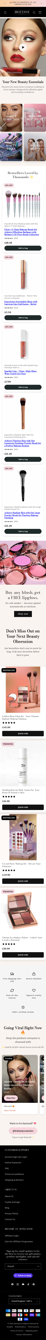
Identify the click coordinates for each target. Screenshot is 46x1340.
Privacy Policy (11, 1213)
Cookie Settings (12, 1202)
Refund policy (20, 1327)
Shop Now (10, 1098)
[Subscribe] (38, 1266)
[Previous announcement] (4, 3)
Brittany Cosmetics (21, 1323)
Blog (7, 1208)
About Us (9, 1196)
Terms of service (16, 1331)
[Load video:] (23, 47)
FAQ (7, 1168)
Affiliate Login (12, 1236)
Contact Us (10, 1219)
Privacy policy (33, 1327)
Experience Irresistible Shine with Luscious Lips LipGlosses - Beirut (20, 303)
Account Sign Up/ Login (16, 1157)
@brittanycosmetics (23, 1131)
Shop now (23, 614)
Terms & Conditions (14, 1174)
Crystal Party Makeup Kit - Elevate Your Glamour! (21, 865)
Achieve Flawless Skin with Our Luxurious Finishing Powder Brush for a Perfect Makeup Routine (22, 443)
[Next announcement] (41, 3)
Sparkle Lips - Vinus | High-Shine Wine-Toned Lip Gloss (20, 372)
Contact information (24, 1334)
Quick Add (23, 734)
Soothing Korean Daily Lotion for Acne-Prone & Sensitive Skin (21, 791)
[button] (5, 12)
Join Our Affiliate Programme (19, 1241)
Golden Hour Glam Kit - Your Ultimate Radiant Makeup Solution (20, 717)
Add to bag (23, 248)
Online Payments (13, 1163)
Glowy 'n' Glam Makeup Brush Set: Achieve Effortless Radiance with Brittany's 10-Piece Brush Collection (21, 232)
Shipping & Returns (14, 1180)
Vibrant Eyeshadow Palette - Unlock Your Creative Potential (22, 939)
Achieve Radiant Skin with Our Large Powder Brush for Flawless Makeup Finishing (22, 515)
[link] (11, 118)
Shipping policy (32, 1331)
